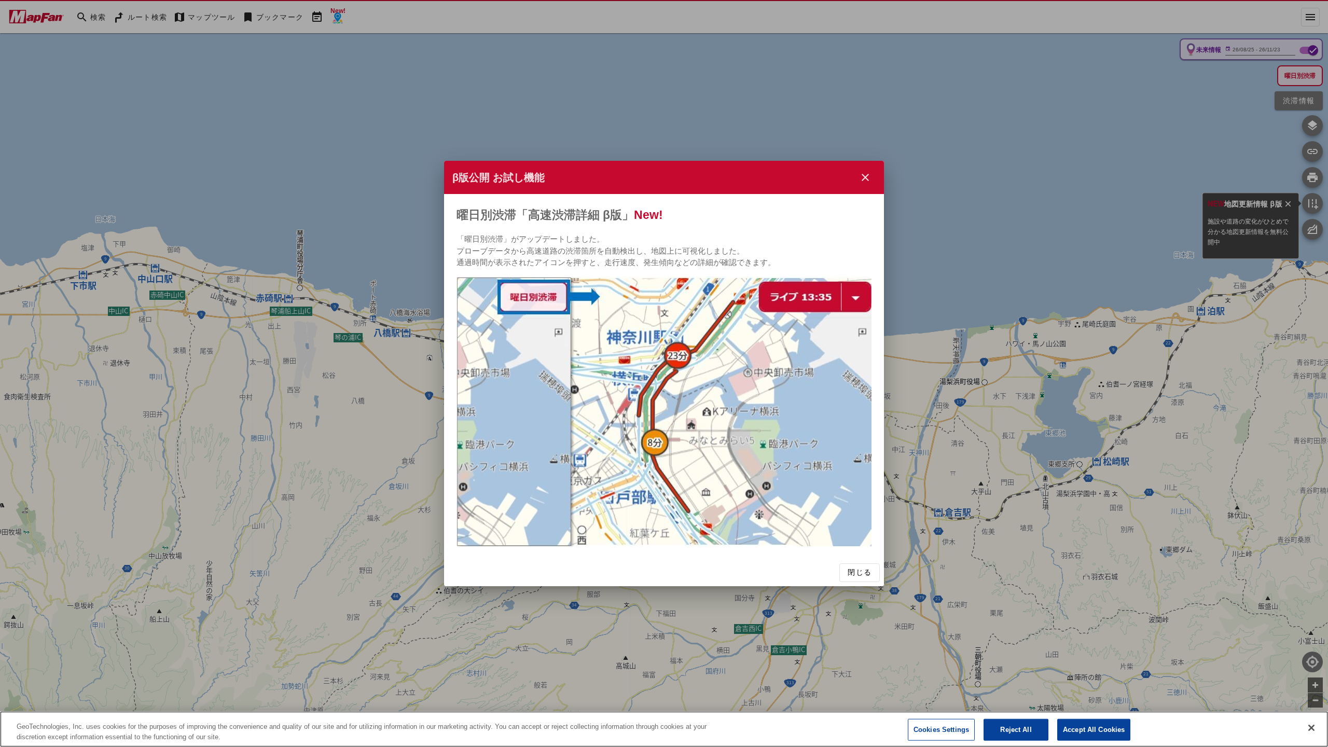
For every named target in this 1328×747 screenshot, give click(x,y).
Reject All (1015, 730)
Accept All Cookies (1094, 730)
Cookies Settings (941, 730)
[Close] (1311, 727)
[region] (664, 729)
